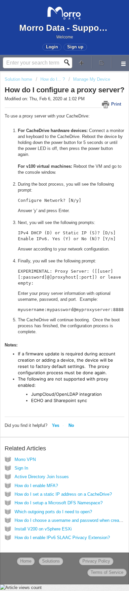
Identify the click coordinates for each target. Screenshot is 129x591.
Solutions (51, 561)
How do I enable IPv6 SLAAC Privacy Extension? (62, 537)
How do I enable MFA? (36, 485)
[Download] (52, 296)
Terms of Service (107, 572)
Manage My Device (91, 79)
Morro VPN (25, 459)
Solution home (19, 79)
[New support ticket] (81, 62)
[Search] (69, 62)
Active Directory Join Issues (42, 476)
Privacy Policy (96, 561)
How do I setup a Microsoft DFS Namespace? (59, 502)
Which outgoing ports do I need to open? (53, 511)
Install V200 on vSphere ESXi (43, 528)
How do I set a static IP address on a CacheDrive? (63, 494)
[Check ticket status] (102, 62)
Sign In (21, 468)
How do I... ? (52, 79)
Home (25, 561)
